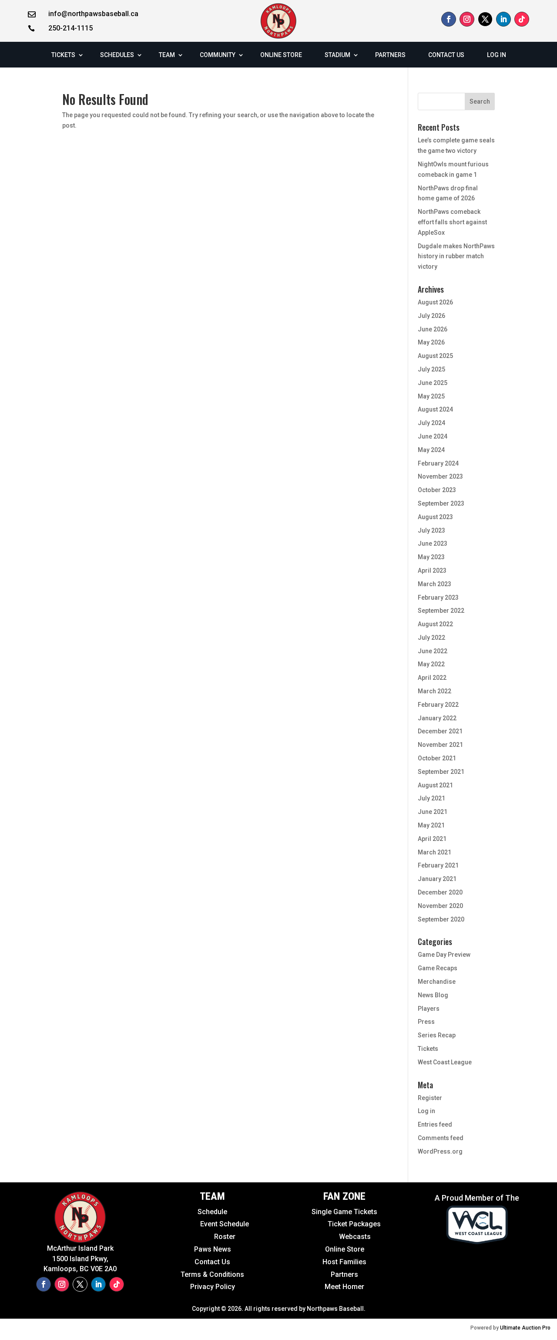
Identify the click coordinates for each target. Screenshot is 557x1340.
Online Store (344, 1249)
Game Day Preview (444, 954)
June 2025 (432, 382)
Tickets (428, 1048)
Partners (344, 1274)
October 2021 (437, 758)
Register (430, 1097)
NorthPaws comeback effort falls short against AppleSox (452, 222)
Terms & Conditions (212, 1274)
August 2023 (435, 516)
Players (429, 1008)
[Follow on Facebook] (448, 19)
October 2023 (437, 489)
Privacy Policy (212, 1287)
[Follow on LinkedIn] (503, 19)
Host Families (344, 1262)
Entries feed (435, 1124)
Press (426, 1021)
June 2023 (432, 543)
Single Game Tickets (344, 1212)
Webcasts (355, 1236)
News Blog (433, 995)
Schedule (212, 1212)
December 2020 (440, 892)
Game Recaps (437, 968)
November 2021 (440, 744)
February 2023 (438, 597)
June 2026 (432, 329)
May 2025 (431, 396)
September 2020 (441, 919)
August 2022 (435, 624)
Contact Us (212, 1262)
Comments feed (440, 1137)
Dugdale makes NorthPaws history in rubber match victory (456, 256)
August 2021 (435, 785)
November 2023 (440, 476)
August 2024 (435, 409)
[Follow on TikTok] (521, 19)
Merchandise (437, 981)
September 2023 (441, 503)
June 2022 (432, 651)
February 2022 (438, 704)
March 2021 (434, 852)
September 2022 (441, 610)
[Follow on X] (485, 19)
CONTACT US (446, 54)
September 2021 (441, 771)
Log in (426, 1110)
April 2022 (432, 677)
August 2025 (435, 355)
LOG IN (496, 54)
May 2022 (431, 664)
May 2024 (431, 449)
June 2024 (432, 436)
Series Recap (437, 1035)
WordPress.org (440, 1151)
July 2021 (431, 798)
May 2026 (431, 342)
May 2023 (431, 557)
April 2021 (432, 838)
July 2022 (431, 637)
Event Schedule (205, 1224)
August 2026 (435, 302)
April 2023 (432, 570)
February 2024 (438, 463)
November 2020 (440, 905)
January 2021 (437, 878)
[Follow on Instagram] (467, 19)
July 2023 (431, 530)
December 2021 (440, 731)
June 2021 (432, 811)
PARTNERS (390, 54)
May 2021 (431, 825)
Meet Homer (344, 1287)
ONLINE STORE (281, 54)
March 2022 (434, 691)
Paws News (212, 1249)
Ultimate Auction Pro (525, 1328)
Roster (224, 1236)
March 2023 (434, 584)
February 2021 (438, 865)
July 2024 (431, 422)
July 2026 (431, 315)
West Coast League (445, 1062)
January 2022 (437, 718)
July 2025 (431, 369)
